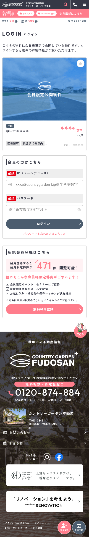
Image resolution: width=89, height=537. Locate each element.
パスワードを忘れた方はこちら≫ (44, 234)
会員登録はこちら (71, 13)
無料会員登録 (43, 309)
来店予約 (79, 530)
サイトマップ (41, 523)
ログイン (43, 223)
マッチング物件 (48, 13)
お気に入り (27, 13)
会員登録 (64, 530)
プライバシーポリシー (17, 523)
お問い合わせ (19, 432)
